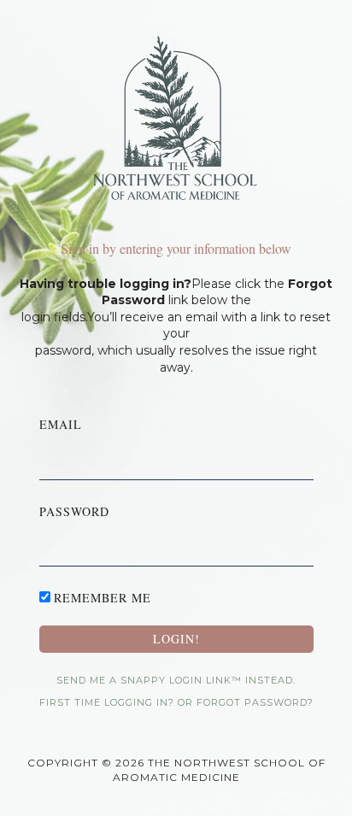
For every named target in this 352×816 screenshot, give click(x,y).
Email (60, 424)
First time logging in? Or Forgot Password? (176, 702)
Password (74, 511)
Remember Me (102, 598)
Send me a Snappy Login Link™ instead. (176, 680)
